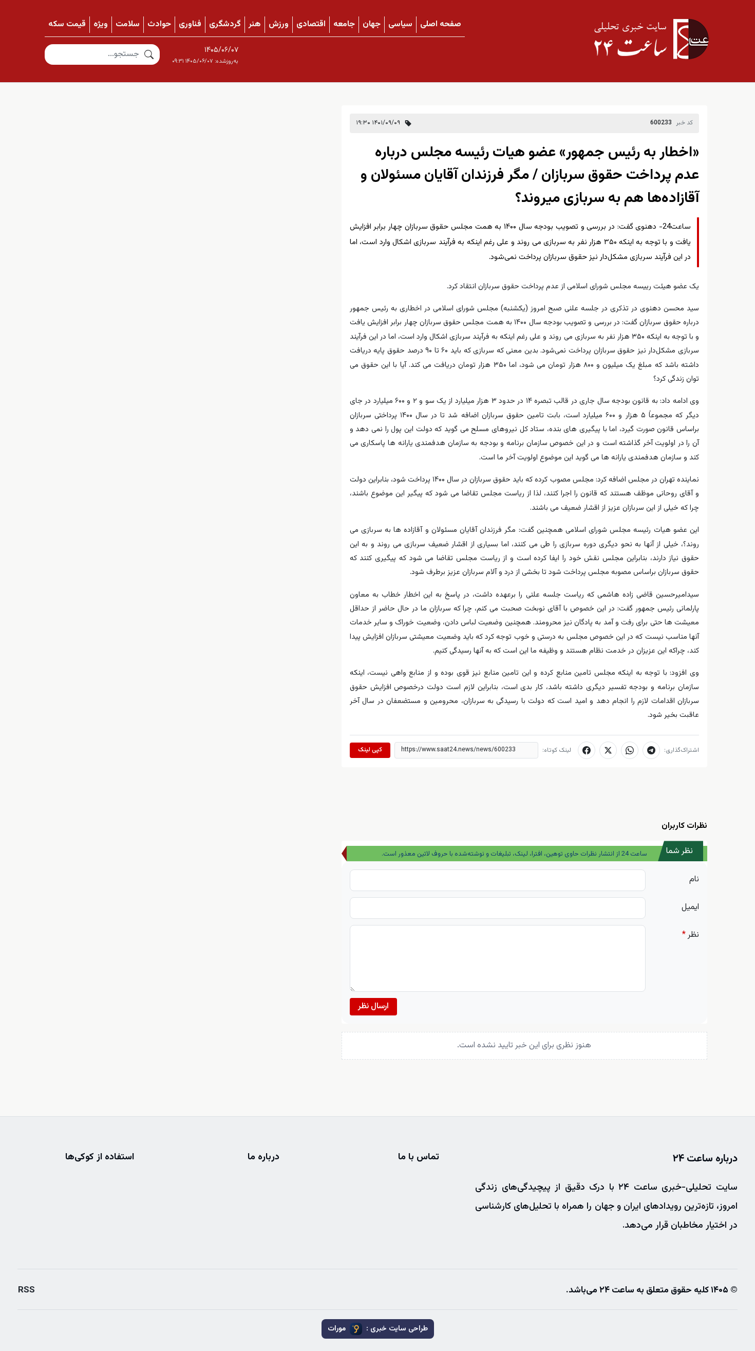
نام (694, 879)
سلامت (128, 24)
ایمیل (690, 907)
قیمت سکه (67, 24)
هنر (255, 24)
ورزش (279, 24)
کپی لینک (370, 749)
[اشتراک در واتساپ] (629, 750)
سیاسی (400, 24)
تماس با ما (418, 1157)
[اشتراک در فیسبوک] (586, 750)
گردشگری (225, 24)
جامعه (344, 24)
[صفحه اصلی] (651, 39)
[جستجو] (149, 54)
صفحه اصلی (440, 24)
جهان (372, 24)
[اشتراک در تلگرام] (651, 750)
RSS (26, 1290)
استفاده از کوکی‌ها (99, 1157)
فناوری (190, 24)
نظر (690, 935)
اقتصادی (311, 24)
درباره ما (263, 1157)
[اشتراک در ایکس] (608, 750)
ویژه (100, 24)
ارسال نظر (373, 1006)
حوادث (159, 24)
